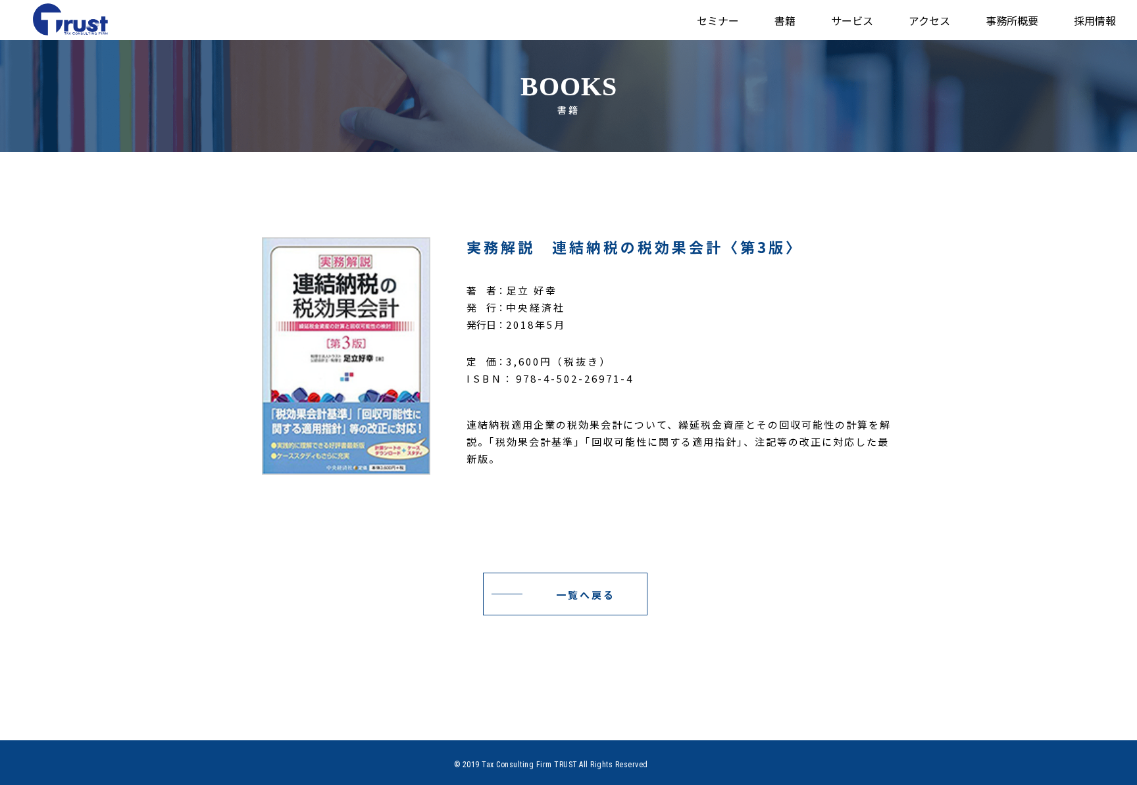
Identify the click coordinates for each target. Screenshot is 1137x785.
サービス (852, 20)
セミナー (718, 20)
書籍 (785, 20)
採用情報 (1095, 20)
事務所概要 (1012, 20)
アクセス (929, 20)
